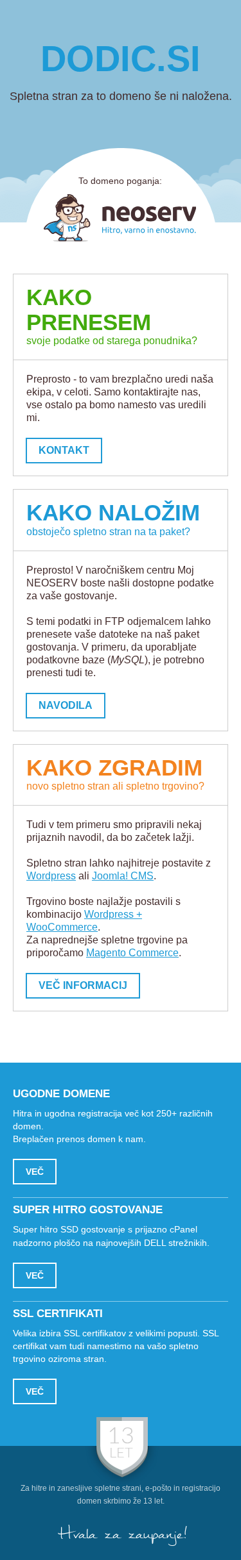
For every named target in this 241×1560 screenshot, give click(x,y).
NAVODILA (66, 705)
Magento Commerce (132, 952)
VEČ (35, 1171)
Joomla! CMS (123, 875)
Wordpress (51, 875)
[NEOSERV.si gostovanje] (120, 218)
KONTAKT (64, 450)
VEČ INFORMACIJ (83, 985)
